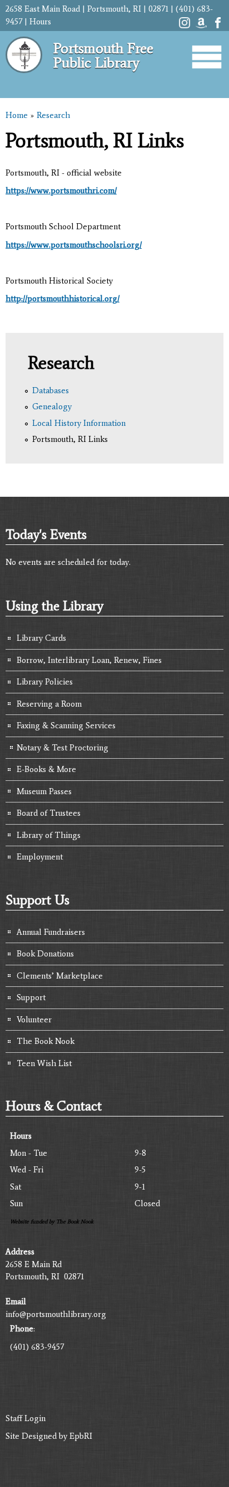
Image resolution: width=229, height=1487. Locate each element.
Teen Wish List (44, 1063)
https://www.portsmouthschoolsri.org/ (74, 245)
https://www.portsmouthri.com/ (61, 190)
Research (53, 115)
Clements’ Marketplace (60, 976)
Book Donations (45, 954)
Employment (40, 857)
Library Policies (45, 682)
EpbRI (80, 1436)
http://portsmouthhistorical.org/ (63, 298)
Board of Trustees (49, 813)
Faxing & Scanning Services (66, 725)
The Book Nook (45, 1041)
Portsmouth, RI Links (70, 439)
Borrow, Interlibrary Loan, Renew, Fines (89, 660)
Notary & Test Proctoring (62, 748)
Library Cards (41, 638)
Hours (40, 22)
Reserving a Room (49, 704)
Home (17, 115)
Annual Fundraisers (51, 932)
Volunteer (34, 1020)
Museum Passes (44, 791)
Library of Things (49, 835)
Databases (50, 390)
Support (31, 997)
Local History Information (79, 423)
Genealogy (52, 406)
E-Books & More (46, 769)
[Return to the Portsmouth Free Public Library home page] (24, 78)
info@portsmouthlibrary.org (56, 1314)
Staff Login (26, 1418)
